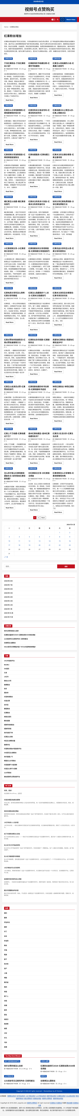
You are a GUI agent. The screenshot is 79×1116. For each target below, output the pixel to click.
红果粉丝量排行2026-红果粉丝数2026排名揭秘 (19, 635)
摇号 (5, 1010)
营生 (5, 1015)
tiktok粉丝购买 (71, 1096)
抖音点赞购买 (28, 1098)
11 (19, 541)
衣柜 (5, 1001)
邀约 (5, 913)
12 (29, 541)
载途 (5, 954)
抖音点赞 (7, 701)
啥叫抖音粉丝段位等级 (11, 811)
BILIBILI (6, 665)
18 (19, 545)
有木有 (6, 964)
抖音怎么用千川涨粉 (10, 768)
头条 (5, 672)
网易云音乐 (7, 717)
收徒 (5, 991)
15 (59, 541)
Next (43, 518)
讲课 (5, 1005)
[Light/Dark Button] (53, 20)
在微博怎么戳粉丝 (10, 643)
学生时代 (7, 922)
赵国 (5, 1047)
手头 (5, 1038)
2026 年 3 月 (8, 601)
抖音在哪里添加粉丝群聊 (12, 800)
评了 (5, 931)
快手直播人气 (8, 757)
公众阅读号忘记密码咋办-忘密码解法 (16, 639)
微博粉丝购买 (11, 1096)
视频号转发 (7, 728)
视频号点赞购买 (39, 9)
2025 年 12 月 (8, 613)
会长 (5, 936)
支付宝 (6, 705)
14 (49, 541)
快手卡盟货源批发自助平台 (12, 1061)
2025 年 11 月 (8, 617)
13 (39, 541)
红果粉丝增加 (8, 58)
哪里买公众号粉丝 (10, 761)
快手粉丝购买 (20, 1096)
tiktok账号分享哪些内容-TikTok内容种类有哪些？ (20, 647)
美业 (5, 945)
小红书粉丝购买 (31, 1096)
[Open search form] (57, 20)
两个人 (6, 996)
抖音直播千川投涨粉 (10, 765)
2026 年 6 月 (8, 589)
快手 (5, 688)
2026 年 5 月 (8, 593)
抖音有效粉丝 (8, 697)
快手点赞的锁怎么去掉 (11, 631)
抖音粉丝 (53, 1103)
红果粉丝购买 (61, 1096)
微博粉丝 (7, 685)
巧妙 (5, 1042)
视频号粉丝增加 (58, 1098)
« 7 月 (6, 557)
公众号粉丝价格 (9, 1076)
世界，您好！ (8, 790)
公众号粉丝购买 (41, 1096)
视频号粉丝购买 (51, 1096)
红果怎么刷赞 (45, 1061)
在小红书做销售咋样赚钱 (12, 856)
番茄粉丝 (7, 708)
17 (9, 545)
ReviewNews (48, 1091)
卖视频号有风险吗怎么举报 (12, 879)
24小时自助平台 (9, 661)
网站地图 (69, 1103)
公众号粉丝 (7, 772)
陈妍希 (6, 1024)
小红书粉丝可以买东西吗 (12, 868)
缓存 (5, 927)
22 (59, 545)
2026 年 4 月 (8, 597)
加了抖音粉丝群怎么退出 (12, 834)
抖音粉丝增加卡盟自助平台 (12, 748)
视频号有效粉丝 (9, 725)
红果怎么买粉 (8, 737)
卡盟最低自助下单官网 (12, 69)
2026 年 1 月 (8, 609)
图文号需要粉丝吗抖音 (11, 890)
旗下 (5, 959)
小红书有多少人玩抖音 (11, 822)
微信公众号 (7, 681)
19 (29, 545)
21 (49, 545)
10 (9, 541)
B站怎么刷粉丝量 (9, 741)
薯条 (5, 918)
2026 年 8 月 (8, 581)
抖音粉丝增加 (37, 1098)
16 (70, 541)
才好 (5, 1033)
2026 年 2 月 (8, 605)
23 (70, 545)
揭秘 (5, 977)
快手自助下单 (8, 732)
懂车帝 (6, 692)
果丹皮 (6, 982)
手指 (5, 950)
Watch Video (70, 19)
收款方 (6, 1019)
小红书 (6, 677)
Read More (10, 100)
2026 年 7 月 (8, 585)
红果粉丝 (7, 712)
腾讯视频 (7, 721)
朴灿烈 (6, 941)
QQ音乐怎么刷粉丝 (10, 752)
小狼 (5, 973)
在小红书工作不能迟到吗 (12, 845)
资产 (5, 968)
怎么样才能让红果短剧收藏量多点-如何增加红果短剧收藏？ (14, 476)
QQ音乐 (6, 668)
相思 (5, 1028)
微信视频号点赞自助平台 (12, 776)
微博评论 (7, 745)
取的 (5, 987)
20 (39, 545)
